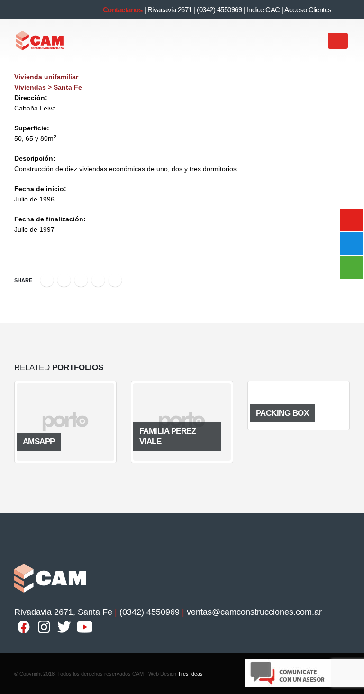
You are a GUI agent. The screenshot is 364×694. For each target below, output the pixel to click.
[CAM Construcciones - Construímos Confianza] (40, 40)
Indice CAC (263, 10)
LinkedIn (81, 280)
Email (115, 280)
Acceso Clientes (308, 10)
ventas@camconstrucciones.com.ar (254, 612)
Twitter (64, 280)
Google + (98, 280)
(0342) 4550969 (219, 10)
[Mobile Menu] (338, 41)
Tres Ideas (190, 673)
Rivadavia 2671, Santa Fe (63, 612)
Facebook (47, 280)
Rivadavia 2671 (169, 10)
